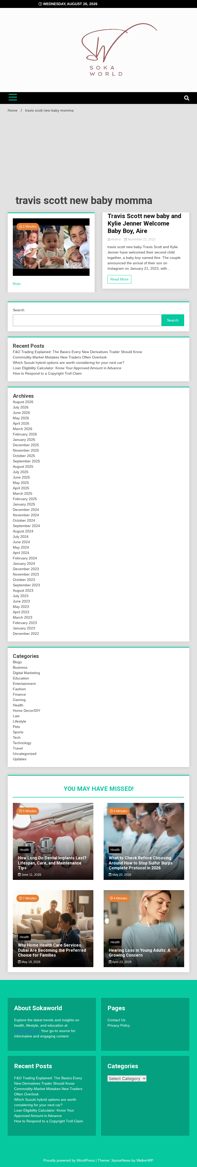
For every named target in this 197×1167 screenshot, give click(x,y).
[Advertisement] (98, 155)
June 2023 (21, 601)
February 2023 (25, 623)
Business (20, 667)
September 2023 (26, 585)
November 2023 (26, 574)
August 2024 (23, 531)
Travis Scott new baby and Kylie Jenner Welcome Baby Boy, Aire (144, 223)
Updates (19, 759)
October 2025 (24, 456)
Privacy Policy (118, 1025)
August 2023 (23, 590)
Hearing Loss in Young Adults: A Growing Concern (139, 953)
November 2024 (26, 515)
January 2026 (24, 439)
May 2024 (21, 547)
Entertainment (24, 684)
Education (21, 678)
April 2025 (21, 488)
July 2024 (20, 536)
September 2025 (26, 461)
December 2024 (26, 510)
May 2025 (21, 483)
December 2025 (26, 445)
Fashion (19, 689)
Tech (17, 737)
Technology (22, 743)
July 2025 (20, 472)
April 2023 (21, 612)
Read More (119, 279)
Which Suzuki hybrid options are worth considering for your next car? (68, 363)
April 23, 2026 (122, 962)
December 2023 (26, 569)
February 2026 (25, 434)
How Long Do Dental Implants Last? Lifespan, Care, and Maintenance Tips (52, 862)
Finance (19, 694)
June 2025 (21, 477)
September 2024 (26, 526)
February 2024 (25, 558)
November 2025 (26, 450)
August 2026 (23, 402)
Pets (16, 727)
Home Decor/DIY (26, 710)
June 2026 (21, 413)
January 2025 (24, 504)
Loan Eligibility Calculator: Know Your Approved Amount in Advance (67, 368)
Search (18, 310)
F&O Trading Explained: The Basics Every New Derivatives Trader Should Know (77, 352)
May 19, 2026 (31, 962)
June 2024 (21, 542)
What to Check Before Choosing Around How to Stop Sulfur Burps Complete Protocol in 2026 (141, 862)
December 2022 (26, 633)
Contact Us (116, 1020)
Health (18, 705)
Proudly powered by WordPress (69, 1160)
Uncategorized (24, 754)
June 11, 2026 (31, 875)
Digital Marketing (26, 673)
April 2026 (21, 423)
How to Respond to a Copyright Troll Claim (47, 373)
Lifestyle (19, 721)
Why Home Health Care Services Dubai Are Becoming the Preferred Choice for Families (52, 950)
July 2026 (20, 407)
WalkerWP (144, 1160)
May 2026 (21, 418)
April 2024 (21, 553)
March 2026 (22, 429)
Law (16, 716)
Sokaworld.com (26, 1031)
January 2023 (24, 628)
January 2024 (24, 563)
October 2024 (24, 520)
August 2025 (23, 466)
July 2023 (20, 596)
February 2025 (25, 499)
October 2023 (24, 580)
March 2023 (22, 617)
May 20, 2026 (121, 875)
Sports (18, 732)
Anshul (116, 239)
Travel (18, 748)
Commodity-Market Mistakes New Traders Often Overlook (60, 357)
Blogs (17, 284)
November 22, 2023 (141, 239)
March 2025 (22, 493)
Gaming (19, 700)
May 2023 (21, 607)
